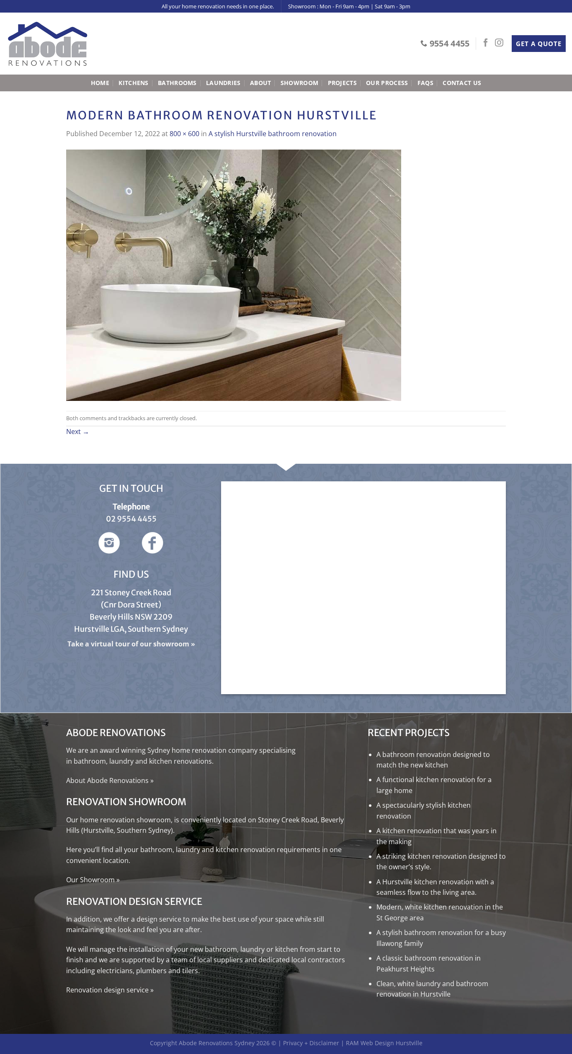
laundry (121, 761)
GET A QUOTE (539, 43)
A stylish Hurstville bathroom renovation (273, 133)
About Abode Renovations (107, 780)
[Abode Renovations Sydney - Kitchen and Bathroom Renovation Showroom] (48, 43)
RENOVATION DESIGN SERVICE (134, 901)
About (260, 83)
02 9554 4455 (131, 519)
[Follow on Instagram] (499, 43)
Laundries (223, 83)
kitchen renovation (245, 849)
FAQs (425, 83)
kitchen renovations (180, 761)
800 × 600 (184, 133)
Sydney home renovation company (202, 750)
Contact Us (462, 83)
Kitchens (133, 83)
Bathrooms (177, 83)
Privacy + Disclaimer (311, 1043)
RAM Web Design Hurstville (384, 1043)
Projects (342, 83)
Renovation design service (107, 990)
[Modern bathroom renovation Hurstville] (233, 274)
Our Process (387, 83)
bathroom (90, 761)
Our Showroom (90, 879)
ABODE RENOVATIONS (116, 733)
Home (100, 83)
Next (77, 431)
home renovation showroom (125, 819)
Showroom (299, 83)
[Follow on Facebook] (486, 43)
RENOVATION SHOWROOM (126, 802)
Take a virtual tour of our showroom (128, 643)
